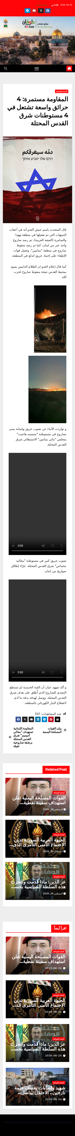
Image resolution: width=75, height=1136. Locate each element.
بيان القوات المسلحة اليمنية (52, 730)
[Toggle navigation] (36, 68)
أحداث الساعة (61, 91)
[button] (5, 68)
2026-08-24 (53, 968)
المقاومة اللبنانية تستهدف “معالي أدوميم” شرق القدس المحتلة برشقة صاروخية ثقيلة (23, 737)
